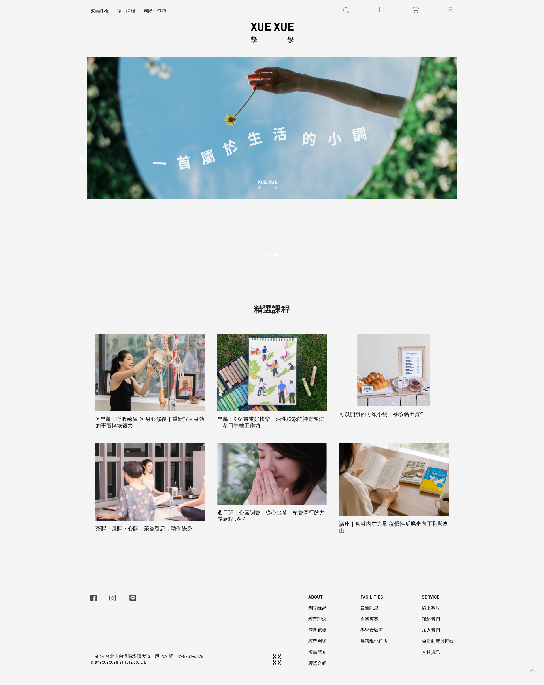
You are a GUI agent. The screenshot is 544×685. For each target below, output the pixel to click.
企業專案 (369, 619)
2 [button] (275, 255)
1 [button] (267, 255)
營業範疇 (317, 630)
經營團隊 (317, 641)
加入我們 (431, 630)
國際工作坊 (155, 10)
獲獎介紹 (317, 663)
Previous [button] (83, 160)
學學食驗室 (371, 630)
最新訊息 (369, 608)
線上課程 (126, 10)
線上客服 (431, 608)
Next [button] (461, 160)
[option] (272, 160)
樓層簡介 (317, 652)
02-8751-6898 (190, 656)
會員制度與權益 (438, 641)
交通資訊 (431, 652)
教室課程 (99, 10)
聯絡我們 (431, 619)
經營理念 (317, 619)
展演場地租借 (374, 641)
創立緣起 (317, 608)
